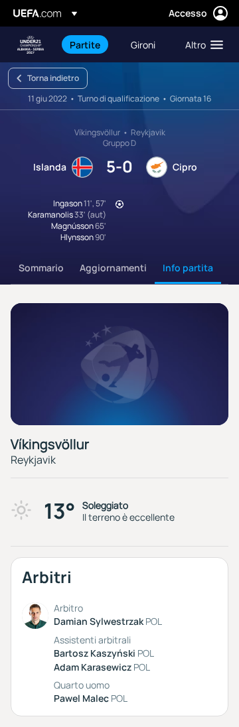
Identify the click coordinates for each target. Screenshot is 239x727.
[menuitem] (89, 44)
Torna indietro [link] (53, 78)
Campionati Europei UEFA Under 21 (30, 45)
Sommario (41, 268)
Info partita (188, 268)
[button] (201, 44)
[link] (85, 44)
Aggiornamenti (113, 268)
